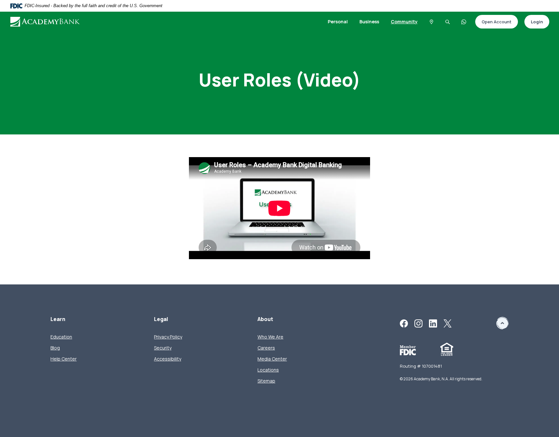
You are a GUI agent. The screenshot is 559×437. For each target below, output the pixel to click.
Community (404, 21)
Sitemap (266, 381)
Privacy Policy (168, 337)
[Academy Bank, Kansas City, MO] (51, 22)
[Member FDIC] (408, 350)
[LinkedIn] (433, 323)
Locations (268, 370)
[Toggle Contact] (464, 22)
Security (162, 348)
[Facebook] (404, 323)
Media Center (272, 359)
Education (61, 337)
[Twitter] (448, 323)
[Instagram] (418, 323)
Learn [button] (57, 319)
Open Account (493, 22)
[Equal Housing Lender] (446, 348)
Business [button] (369, 21)
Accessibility (167, 359)
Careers (266, 348)
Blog (55, 348)
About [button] (265, 319)
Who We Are (270, 337)
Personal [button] (338, 21)
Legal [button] (161, 319)
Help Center (63, 359)
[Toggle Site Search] (448, 22)
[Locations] (431, 22)
